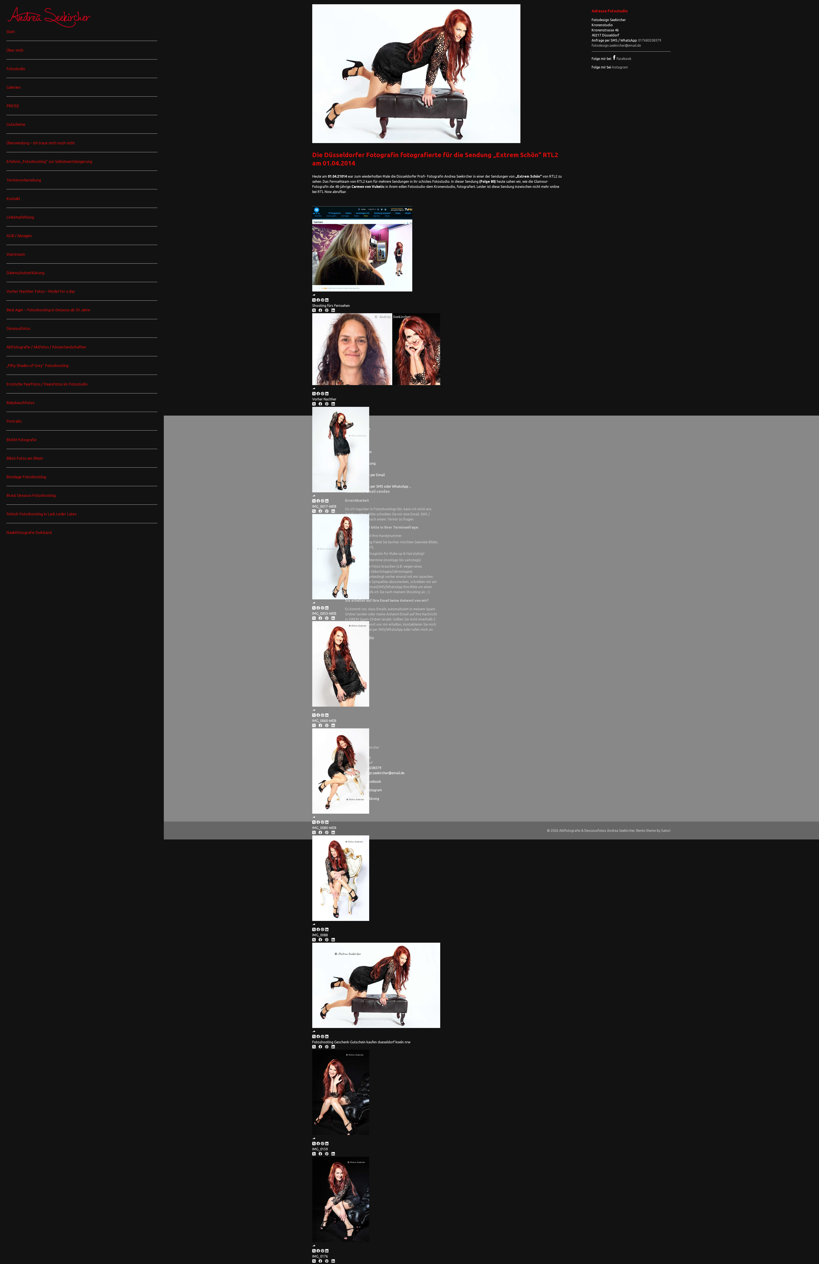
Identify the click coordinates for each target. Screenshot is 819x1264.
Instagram (620, 67)
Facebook (624, 59)
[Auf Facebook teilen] (318, 300)
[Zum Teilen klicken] (314, 295)
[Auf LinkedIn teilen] (326, 300)
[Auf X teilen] (314, 300)
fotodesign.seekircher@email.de (616, 45)
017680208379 (649, 40)
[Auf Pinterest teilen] (322, 300)
